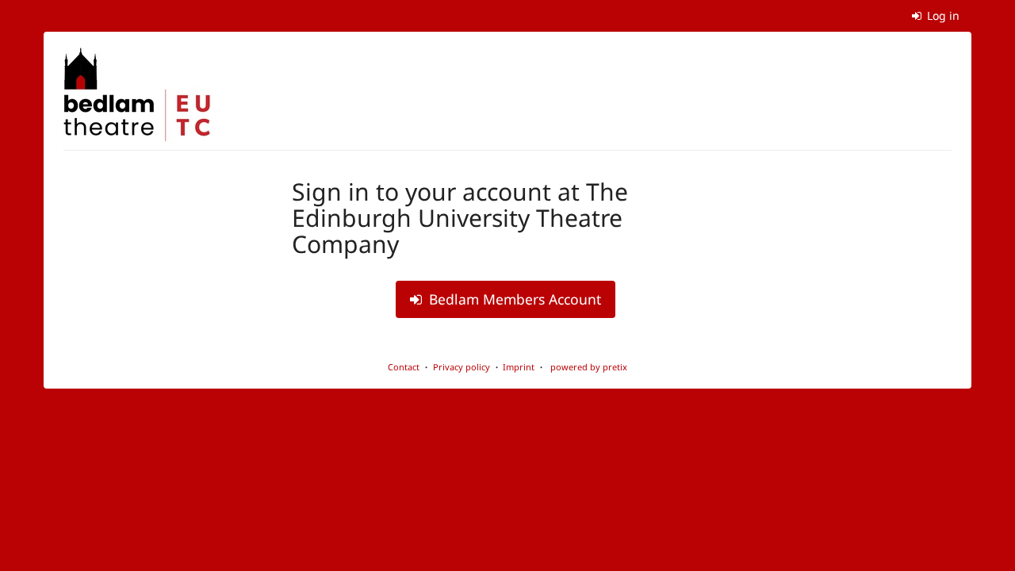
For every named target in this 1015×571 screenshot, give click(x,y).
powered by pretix (588, 367)
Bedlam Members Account (513, 298)
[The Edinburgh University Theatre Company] (137, 95)
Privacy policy (461, 367)
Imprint (518, 367)
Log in (941, 15)
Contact (403, 367)
